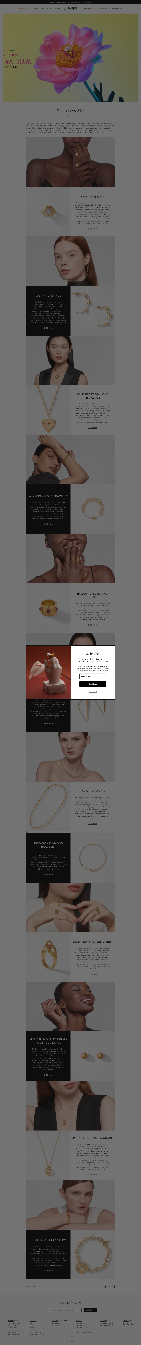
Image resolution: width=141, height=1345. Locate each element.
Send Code (93, 684)
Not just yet (93, 692)
